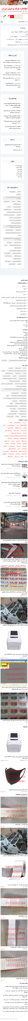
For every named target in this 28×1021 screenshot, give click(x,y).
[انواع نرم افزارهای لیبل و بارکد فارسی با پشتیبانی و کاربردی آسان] (24, 502)
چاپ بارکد (17, 456)
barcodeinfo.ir (17, 423)
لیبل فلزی (25, 443)
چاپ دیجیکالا (10, 456)
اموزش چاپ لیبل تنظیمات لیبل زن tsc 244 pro (13, 197)
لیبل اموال (10, 438)
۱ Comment (9, 477)
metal (11, 423)
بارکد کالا (18, 215)
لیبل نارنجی (13, 443)
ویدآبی (22, 456)
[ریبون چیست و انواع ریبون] (24, 493)
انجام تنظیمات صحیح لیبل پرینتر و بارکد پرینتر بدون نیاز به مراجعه (11, 61)
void (17, 425)
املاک (24, 289)
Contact (25, 335)
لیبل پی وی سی (11, 446)
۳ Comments (8, 468)
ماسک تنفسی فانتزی (23, 451)
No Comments (8, 495)
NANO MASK (24, 425)
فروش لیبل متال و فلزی (21, 300)
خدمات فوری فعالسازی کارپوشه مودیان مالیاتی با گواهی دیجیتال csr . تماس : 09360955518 (12, 105)
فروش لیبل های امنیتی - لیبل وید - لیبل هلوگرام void (14, 303)
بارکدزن (8, 207)
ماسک (19, 449)
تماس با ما (25, 339)
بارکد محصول (10, 428)
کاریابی (19, 264)
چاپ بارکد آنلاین (9, 256)
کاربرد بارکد (7, 261)
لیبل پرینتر (9, 242)
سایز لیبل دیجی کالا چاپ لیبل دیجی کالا (13, 233)
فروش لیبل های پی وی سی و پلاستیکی (18, 306)
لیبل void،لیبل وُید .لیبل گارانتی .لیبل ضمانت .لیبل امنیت (16, 436)
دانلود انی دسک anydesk (22, 340)
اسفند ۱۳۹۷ (19, 175)
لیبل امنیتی (16, 438)
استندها (24, 286)
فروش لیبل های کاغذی (21, 308)
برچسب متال (16, 430)
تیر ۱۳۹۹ (20, 171)
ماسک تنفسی (23, 311)
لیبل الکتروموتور (23, 438)
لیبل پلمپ (18, 446)
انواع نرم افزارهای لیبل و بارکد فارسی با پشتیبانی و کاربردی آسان (12, 503)
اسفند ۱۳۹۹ (19, 167)
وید (26, 456)
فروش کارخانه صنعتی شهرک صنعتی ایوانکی (18, 342)
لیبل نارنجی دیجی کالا (23, 348)
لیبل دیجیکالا (24, 441)
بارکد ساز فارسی (17, 209)
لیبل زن (12, 441)
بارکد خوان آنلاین (17, 204)
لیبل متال (19, 443)
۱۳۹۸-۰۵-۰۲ (16, 468)
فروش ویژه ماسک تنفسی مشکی (20, 344)
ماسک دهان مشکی (12, 449)
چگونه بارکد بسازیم (16, 261)
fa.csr (19, 192)
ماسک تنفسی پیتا (14, 451)
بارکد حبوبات (6, 201)
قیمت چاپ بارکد (17, 242)
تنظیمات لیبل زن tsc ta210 (15, 217)
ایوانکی (19, 201)
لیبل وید (7, 443)
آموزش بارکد (12, 192)
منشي (6, 245)
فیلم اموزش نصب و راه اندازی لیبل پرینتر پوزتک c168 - (12, 239)
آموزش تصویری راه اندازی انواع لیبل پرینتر (18, 320)
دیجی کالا (25, 433)
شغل (19, 235)
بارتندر (13, 201)
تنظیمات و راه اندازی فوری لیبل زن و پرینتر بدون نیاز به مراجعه (12, 127)
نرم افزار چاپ (23, 314)
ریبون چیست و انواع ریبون (14, 493)
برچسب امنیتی (24, 430)
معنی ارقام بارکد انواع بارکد (15, 245)
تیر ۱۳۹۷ (20, 177)
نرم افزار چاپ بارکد (16, 253)
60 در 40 (25, 423)
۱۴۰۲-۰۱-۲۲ (16, 488)
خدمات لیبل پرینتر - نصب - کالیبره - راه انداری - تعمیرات (13, 297)
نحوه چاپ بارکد (17, 248)
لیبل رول (18, 441)
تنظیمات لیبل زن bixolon (9, 215)
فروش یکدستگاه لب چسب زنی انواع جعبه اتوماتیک (17, 345)
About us (25, 332)
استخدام (18, 194)
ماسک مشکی (24, 454)
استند (24, 294)
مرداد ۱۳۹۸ (19, 173)
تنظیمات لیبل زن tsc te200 (15, 220)
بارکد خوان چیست (16, 207)
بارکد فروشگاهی (18, 428)
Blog (26, 334)
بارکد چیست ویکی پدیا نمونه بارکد (13, 212)
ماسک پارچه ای (11, 454)
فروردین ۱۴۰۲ (18, 166)
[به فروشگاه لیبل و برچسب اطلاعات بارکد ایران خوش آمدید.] (24, 473)
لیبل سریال (7, 441)
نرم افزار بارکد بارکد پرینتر (15, 250)
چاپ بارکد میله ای (17, 258)
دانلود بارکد (18, 230)
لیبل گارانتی (24, 449)
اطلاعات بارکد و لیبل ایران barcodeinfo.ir (18, 337)
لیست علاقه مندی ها (23, 350)
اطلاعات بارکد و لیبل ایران (14, 8)
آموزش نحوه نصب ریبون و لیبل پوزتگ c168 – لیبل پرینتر (12, 122)
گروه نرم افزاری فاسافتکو (6, 1019)
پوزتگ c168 (7, 253)
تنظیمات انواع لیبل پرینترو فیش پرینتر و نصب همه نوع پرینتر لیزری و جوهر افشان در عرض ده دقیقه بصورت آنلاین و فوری (15, 1007)
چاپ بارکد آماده (17, 256)
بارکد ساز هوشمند (7, 209)
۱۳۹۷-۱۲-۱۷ (16, 495)
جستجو (12, 16)
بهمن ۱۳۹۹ (19, 169)
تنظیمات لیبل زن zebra (15, 223)
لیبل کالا (5, 446)
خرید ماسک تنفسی (8, 430)
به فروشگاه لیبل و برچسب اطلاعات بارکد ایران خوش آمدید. (12, 85)
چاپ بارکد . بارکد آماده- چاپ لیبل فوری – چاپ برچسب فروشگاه (12, 111)
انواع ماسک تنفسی (10, 425)
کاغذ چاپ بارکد (12, 264)
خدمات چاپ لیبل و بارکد (21, 292)
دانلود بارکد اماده (9, 230)
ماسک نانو (18, 454)
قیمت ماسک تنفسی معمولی (16, 433)
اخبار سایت (18, 150)
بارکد (4, 425)
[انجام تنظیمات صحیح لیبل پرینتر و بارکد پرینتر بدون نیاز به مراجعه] (24, 464)
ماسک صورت (6, 451)
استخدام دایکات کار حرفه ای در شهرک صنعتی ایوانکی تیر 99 (15, 1011)
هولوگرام (4, 454)
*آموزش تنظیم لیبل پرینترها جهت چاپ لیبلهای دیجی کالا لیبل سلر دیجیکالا (12, 117)
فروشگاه (25, 347)
